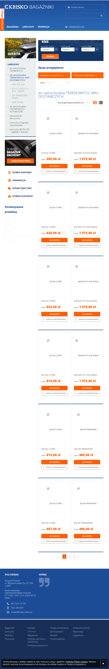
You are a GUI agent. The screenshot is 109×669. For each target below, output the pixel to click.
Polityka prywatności (38, 645)
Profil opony (65, 46)
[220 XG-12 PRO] (54, 203)
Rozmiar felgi (86, 46)
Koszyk (53, 635)
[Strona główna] (29, 6)
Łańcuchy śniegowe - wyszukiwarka (20, 123)
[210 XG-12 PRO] (54, 129)
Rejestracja (78, 631)
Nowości (9, 635)
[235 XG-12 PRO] (54, 499)
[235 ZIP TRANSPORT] (87, 499)
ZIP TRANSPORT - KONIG (20, 96)
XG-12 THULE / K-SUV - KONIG (20, 90)
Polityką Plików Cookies (77, 661)
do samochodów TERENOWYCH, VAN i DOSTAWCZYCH (20, 78)
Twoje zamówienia (59, 627)
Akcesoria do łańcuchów (16, 117)
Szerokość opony (47, 46)
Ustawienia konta (81, 627)
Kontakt (31, 627)
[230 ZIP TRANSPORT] (87, 425)
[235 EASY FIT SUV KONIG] (87, 203)
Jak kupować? (56, 631)
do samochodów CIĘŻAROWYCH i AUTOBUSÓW (18, 109)
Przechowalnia (57, 638)
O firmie (32, 631)
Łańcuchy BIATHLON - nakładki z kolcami (20, 130)
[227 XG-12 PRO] (54, 351)
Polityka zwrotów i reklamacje (37, 640)
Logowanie (78, 635)
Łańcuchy (13, 64)
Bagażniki (9, 627)
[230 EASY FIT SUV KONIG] (87, 129)
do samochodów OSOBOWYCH (18, 69)
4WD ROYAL (18, 102)
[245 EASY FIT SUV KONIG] (87, 351)
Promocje (9, 638)
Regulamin (33, 635)
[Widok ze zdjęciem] (95, 102)
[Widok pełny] (101, 102)
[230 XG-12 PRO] (54, 425)
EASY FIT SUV (18, 84)
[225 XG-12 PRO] (54, 277)
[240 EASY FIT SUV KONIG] (87, 277)
